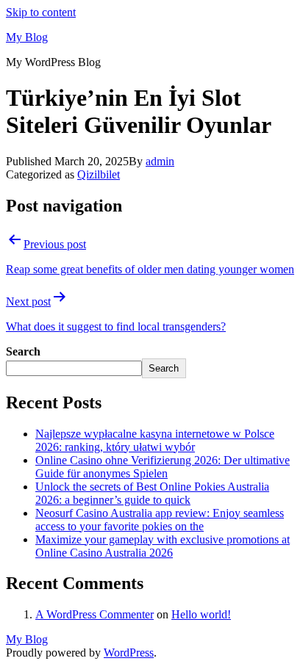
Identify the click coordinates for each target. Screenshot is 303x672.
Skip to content (41, 12)
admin (160, 161)
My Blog (27, 37)
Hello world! (201, 614)
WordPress (129, 652)
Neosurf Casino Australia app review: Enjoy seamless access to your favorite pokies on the (159, 519)
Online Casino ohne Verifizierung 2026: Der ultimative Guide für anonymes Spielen (162, 467)
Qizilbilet (98, 174)
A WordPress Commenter (94, 614)
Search (23, 351)
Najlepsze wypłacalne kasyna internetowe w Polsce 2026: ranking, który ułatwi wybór (154, 440)
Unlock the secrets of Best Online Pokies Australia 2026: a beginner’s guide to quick (152, 493)
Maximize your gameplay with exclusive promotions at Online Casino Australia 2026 (162, 546)
